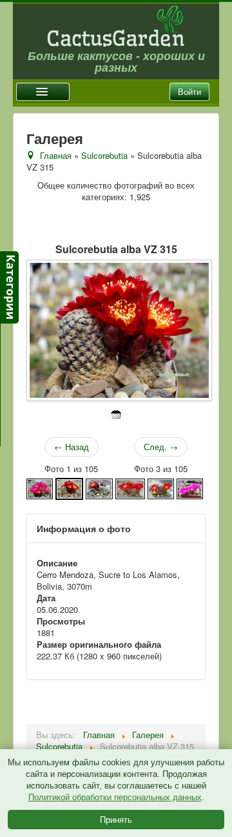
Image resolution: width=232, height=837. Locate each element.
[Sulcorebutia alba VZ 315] (69, 487)
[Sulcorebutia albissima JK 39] (190, 487)
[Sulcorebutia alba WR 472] (130, 487)
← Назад (71, 446)
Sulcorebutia (104, 155)
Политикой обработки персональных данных (115, 797)
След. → (161, 446)
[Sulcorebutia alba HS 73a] (39, 487)
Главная (56, 155)
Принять (116, 819)
